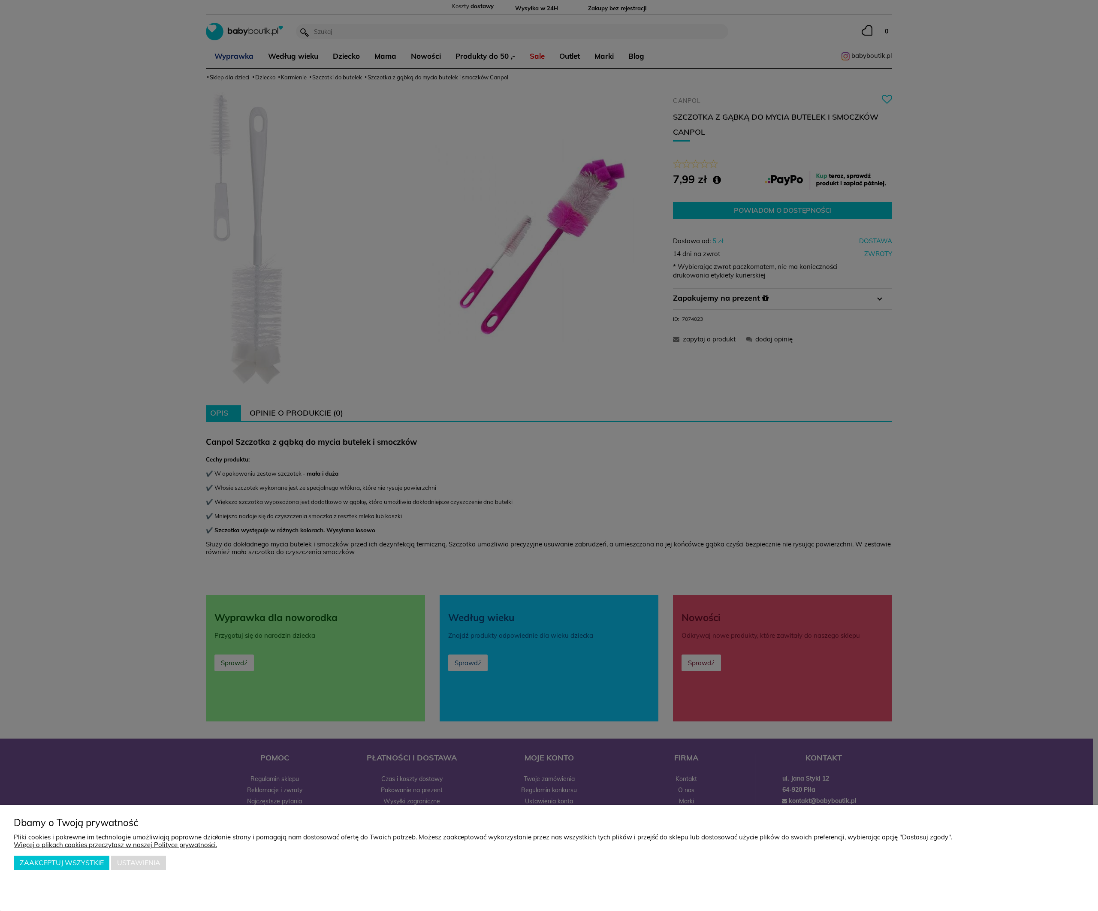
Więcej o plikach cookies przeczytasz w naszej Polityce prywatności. (115, 845)
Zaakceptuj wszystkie (62, 862)
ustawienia (138, 862)
